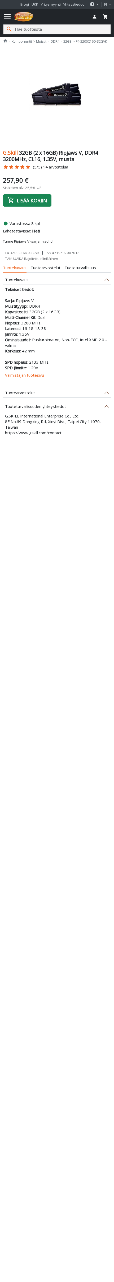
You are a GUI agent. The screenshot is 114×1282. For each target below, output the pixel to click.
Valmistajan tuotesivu (24, 375)
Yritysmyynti (51, 4)
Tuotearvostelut (45, 267)
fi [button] (106, 4)
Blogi (24, 4)
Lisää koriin (27, 200)
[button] (94, 4)
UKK (35, 4)
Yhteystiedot (73, 4)
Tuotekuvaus (15, 267)
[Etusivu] (23, 16)
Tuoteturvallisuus (80, 267)
